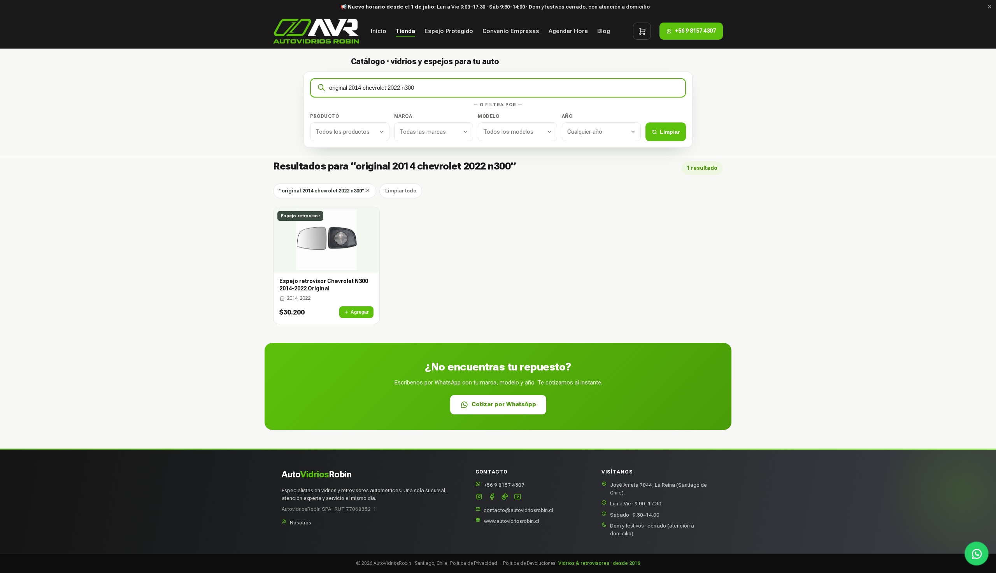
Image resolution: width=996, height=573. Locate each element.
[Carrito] (642, 31)
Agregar (360, 312)
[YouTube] (517, 497)
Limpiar (670, 132)
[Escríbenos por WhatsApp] (976, 553)
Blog (603, 31)
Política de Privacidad (473, 563)
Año (567, 116)
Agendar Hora (568, 31)
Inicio (378, 31)
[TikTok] (505, 497)
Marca (403, 116)
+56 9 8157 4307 (504, 485)
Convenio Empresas (510, 31)
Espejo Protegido (448, 31)
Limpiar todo (400, 191)
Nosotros (300, 522)
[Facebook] (492, 497)
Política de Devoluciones (529, 563)
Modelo (488, 116)
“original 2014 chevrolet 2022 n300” (322, 191)
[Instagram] (479, 497)
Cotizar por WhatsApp (504, 404)
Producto (324, 116)
